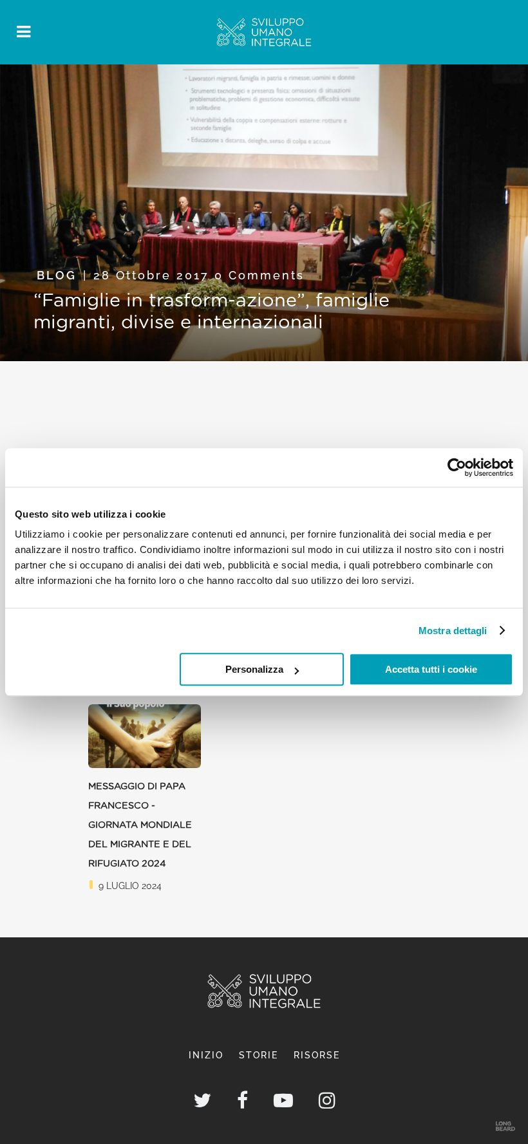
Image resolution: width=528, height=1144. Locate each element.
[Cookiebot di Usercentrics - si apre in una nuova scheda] (457, 467)
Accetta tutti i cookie (431, 669)
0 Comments (259, 275)
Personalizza (254, 669)
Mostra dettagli (453, 630)
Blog (57, 275)
